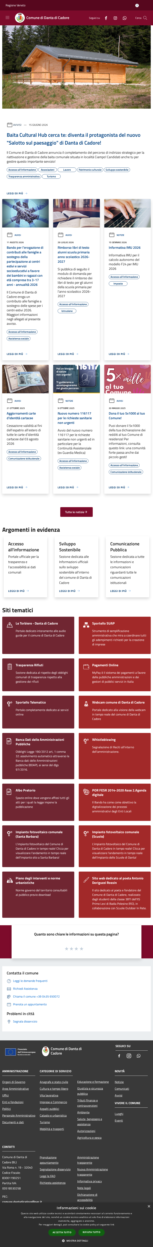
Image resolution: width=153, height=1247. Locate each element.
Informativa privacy (89, 1181)
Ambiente (83, 1112)
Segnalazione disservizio (55, 1169)
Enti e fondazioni (13, 1102)
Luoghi (119, 1114)
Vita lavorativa (49, 1095)
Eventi (119, 1120)
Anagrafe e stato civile (54, 1082)
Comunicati (122, 1088)
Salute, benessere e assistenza (89, 1121)
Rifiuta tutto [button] (91, 1232)
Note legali (84, 1188)
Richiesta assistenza (52, 1182)
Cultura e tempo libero (54, 1088)
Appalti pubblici (49, 1109)
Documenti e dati (13, 1122)
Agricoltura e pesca (89, 1137)
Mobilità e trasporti (52, 1129)
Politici (6, 1109)
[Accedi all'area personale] (137, 5)
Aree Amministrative (15, 1088)
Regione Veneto (15, 5)
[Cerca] (145, 18)
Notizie (120, 235)
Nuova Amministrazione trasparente (92, 1172)
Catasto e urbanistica (53, 1115)
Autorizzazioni (86, 1131)
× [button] (148, 1206)
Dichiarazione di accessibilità (87, 1197)
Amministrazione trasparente (88, 1160)
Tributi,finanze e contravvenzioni (87, 1103)
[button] (76, 1241)
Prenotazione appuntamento (49, 1160)
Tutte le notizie (74, 512)
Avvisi (17, 125)
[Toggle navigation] (7, 17)
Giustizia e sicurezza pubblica (90, 1091)
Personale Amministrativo (18, 1115)
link (112, 1224)
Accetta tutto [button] (62, 1232)
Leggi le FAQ (47, 1176)
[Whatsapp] (123, 17)
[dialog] (76, 1224)
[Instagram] (114, 17)
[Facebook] (104, 17)
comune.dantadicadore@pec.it (22, 1201)
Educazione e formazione (93, 1082)
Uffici (5, 1095)
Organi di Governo (13, 1082)
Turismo (45, 1122)
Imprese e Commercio (53, 1102)
